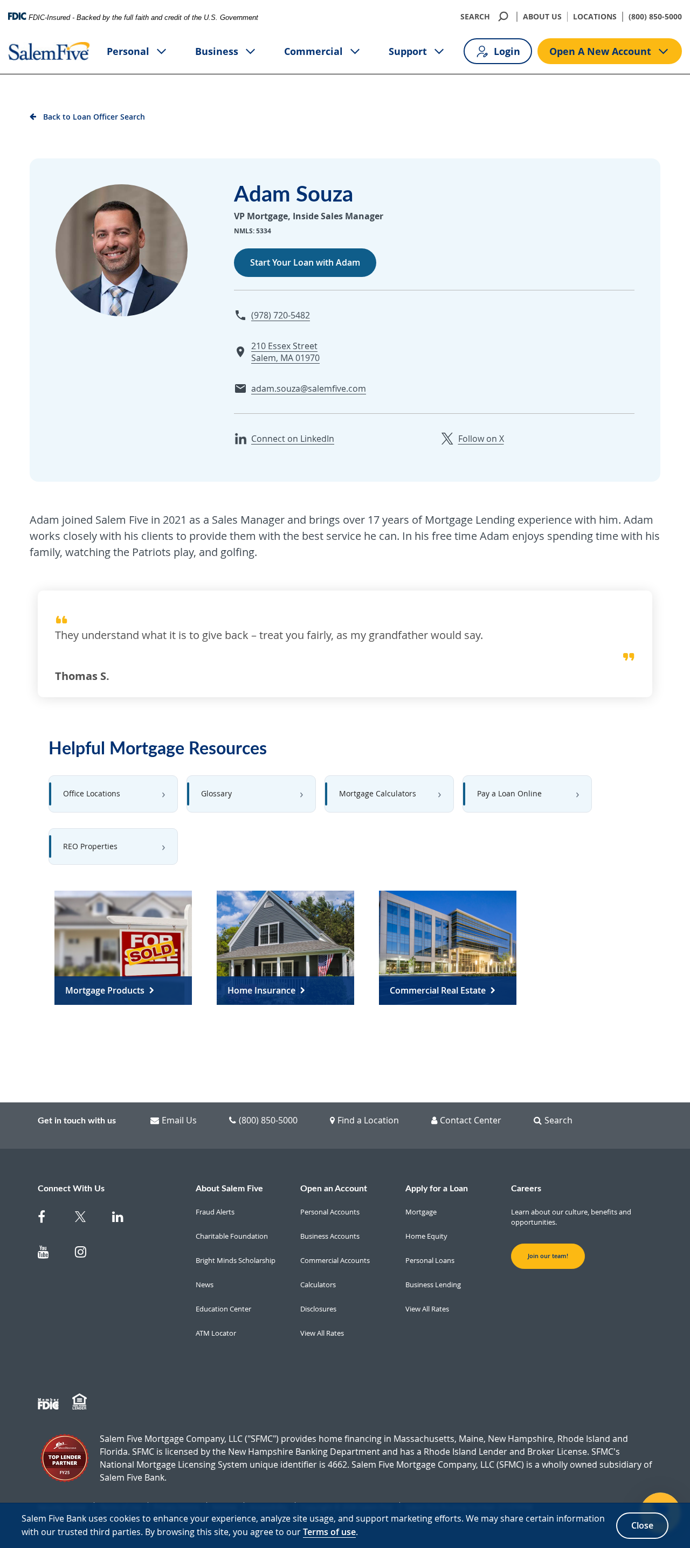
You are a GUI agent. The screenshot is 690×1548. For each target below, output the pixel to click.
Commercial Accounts (335, 1260)
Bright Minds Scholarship (235, 1260)
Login (507, 51)
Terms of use (329, 1532)
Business (216, 51)
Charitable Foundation (232, 1236)
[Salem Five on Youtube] (50, 1254)
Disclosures (318, 1309)
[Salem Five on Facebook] (50, 1219)
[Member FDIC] (49, 1402)
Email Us (179, 1120)
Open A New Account (600, 51)
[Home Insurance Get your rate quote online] (285, 947)
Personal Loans (429, 1260)
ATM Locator (216, 1333)
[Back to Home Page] (49, 51)
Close (642, 1525)
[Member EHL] (81, 1402)
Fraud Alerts (215, 1212)
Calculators (318, 1284)
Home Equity (426, 1236)
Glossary (216, 793)
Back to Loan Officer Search (94, 117)
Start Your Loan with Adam (305, 262)
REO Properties (90, 846)
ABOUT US (542, 16)
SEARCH (475, 16)
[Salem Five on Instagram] (87, 1254)
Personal (128, 51)
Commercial (313, 51)
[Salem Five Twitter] (87, 1219)
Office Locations (91, 793)
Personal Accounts (330, 1212)
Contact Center (470, 1120)
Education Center (223, 1309)
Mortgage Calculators (377, 793)
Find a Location (368, 1120)
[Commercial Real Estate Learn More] (447, 947)
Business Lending (433, 1284)
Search (558, 1120)
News (204, 1284)
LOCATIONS (595, 16)
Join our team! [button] (548, 1256)
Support (408, 51)
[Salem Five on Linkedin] (124, 1219)
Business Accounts (330, 1236)
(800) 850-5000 (655, 16)
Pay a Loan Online (509, 793)
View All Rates (322, 1333)
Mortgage (421, 1212)
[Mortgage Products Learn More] (123, 947)
